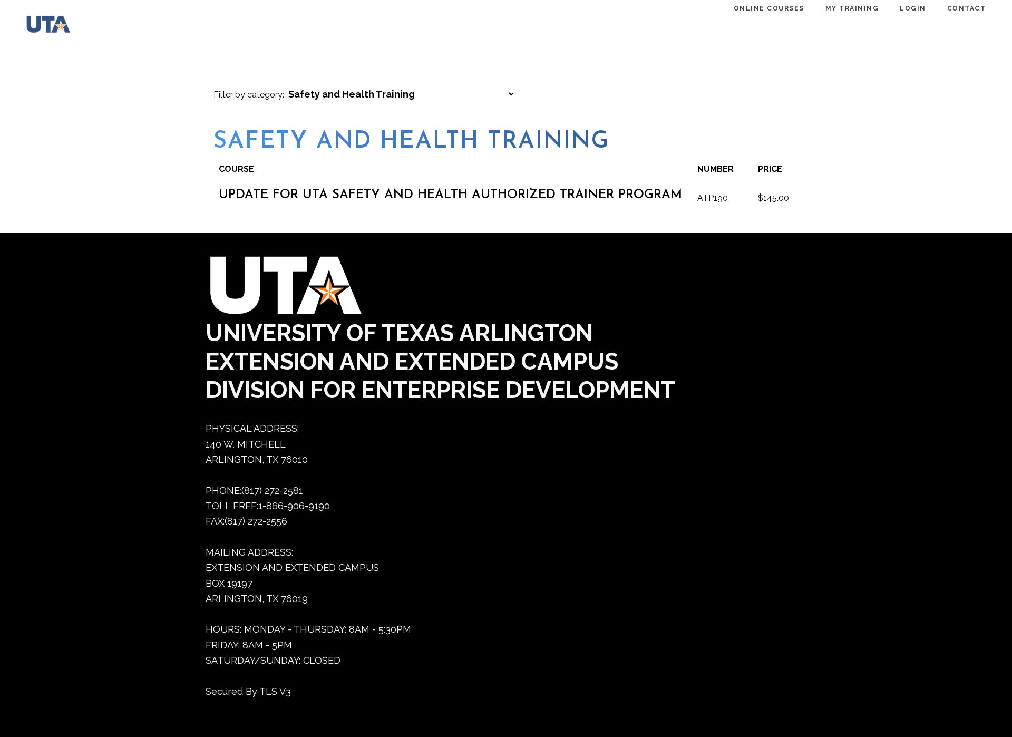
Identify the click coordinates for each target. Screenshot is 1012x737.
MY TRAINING (852, 8)
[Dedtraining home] (43, 26)
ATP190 (712, 198)
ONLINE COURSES (769, 8)
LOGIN (913, 8)
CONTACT (966, 8)
